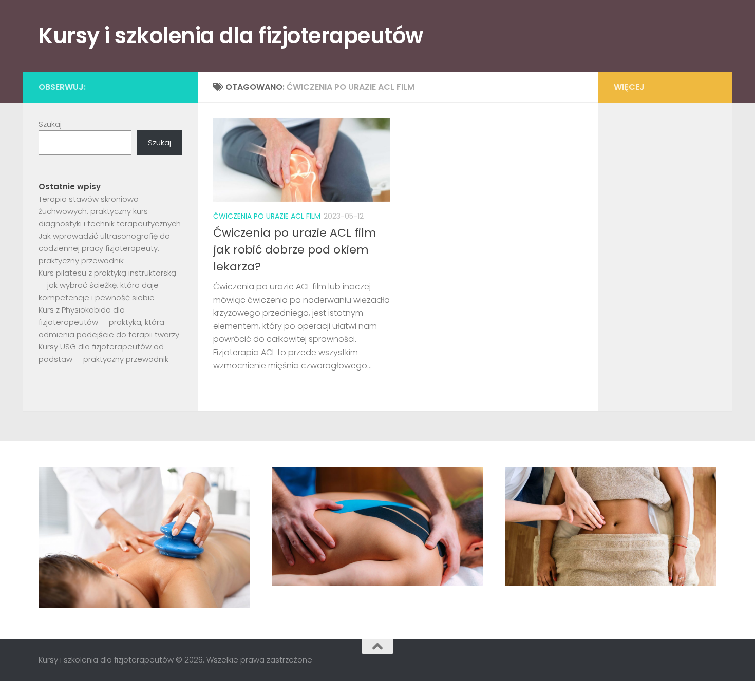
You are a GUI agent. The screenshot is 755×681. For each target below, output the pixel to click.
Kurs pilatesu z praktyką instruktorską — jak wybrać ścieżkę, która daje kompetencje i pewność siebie (107, 285)
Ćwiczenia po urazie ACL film (266, 216)
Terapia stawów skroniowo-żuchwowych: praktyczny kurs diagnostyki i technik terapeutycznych (110, 211)
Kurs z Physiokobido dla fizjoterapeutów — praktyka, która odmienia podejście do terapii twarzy (109, 322)
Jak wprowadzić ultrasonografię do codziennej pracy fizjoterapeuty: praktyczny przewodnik (104, 248)
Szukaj (50, 124)
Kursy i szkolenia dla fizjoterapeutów (231, 36)
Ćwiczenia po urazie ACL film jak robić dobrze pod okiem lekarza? (294, 250)
